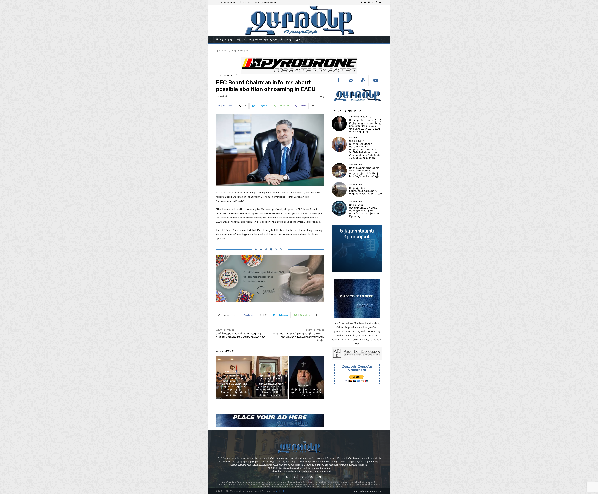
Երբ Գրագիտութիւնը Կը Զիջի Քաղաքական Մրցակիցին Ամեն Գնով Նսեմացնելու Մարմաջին (364, 172)
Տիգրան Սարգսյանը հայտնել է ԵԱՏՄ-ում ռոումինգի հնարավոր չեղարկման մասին (298, 337)
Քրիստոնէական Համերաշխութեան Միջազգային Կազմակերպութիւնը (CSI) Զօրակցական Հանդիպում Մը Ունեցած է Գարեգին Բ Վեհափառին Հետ (270, 385)
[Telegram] (376, 2)
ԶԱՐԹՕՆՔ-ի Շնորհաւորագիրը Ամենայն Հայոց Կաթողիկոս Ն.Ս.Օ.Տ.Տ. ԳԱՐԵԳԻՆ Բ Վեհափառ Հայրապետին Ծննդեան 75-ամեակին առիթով (364, 149)
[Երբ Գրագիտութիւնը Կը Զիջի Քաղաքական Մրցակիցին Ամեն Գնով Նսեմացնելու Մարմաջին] (339, 170)
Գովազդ (270, 249)
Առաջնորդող (355, 164)
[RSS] (373, 2)
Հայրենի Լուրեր (240, 50)
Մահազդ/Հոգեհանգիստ (360, 117)
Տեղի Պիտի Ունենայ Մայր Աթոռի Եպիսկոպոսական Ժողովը (306, 392)
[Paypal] (369, 2)
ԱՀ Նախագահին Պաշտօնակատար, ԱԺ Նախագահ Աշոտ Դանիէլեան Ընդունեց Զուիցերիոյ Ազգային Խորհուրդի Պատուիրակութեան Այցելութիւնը (233, 385)
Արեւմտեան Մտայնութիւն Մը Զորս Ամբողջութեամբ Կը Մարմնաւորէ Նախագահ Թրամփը (364, 211)
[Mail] (365, 2)
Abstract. (279, 491)
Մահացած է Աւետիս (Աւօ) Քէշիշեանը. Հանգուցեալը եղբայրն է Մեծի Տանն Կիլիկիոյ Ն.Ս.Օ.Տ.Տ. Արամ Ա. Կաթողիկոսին (365, 126)
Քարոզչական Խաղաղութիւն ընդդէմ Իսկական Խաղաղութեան (365, 191)
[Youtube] (380, 2)
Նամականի (354, 137)
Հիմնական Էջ (223, 50)
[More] (313, 106)
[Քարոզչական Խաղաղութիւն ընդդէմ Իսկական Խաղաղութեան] (339, 189)
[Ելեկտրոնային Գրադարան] (357, 248)
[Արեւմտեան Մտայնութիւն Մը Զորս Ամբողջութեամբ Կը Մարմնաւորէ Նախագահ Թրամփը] (339, 208)
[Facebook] (361, 2)
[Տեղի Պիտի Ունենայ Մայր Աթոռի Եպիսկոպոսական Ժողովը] (306, 377)
